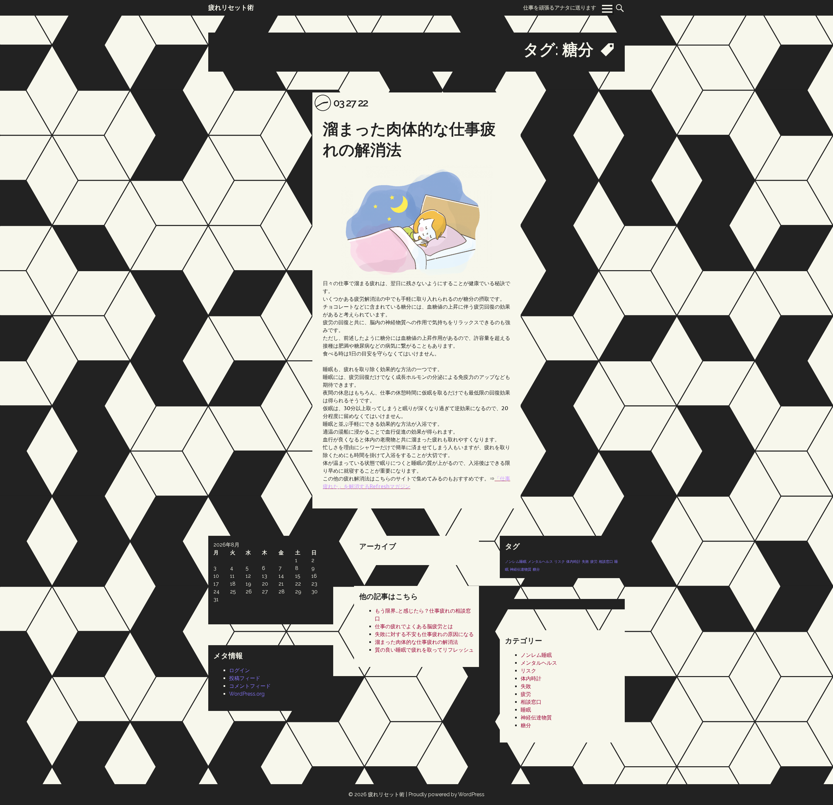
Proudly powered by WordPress (446, 794)
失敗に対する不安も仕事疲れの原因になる (424, 634)
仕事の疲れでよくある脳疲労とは (414, 626)
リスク (559, 561)
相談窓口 (606, 561)
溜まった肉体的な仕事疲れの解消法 (416, 642)
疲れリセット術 (386, 794)
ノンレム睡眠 (515, 561)
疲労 (593, 561)
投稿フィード (244, 678)
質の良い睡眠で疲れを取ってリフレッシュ (424, 650)
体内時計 (573, 561)
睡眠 (526, 710)
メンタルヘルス (540, 561)
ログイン (239, 670)
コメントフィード (250, 686)
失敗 (585, 561)
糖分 (536, 569)
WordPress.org (247, 694)
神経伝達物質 (520, 569)
